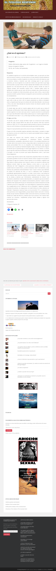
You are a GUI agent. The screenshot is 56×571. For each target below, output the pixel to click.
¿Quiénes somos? (34, 12)
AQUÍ (41, 315)
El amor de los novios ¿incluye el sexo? (11, 232)
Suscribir (8, 430)
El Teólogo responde (20, 57)
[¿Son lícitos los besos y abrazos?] (42, 227)
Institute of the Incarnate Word (12, 504)
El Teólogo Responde (21, 569)
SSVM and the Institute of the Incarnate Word (16, 506)
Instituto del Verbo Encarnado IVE (13, 17)
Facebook (8, 412)
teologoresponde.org (19, 311)
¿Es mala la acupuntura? (22, 367)
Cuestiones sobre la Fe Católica (33, 57)
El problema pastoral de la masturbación (26, 351)
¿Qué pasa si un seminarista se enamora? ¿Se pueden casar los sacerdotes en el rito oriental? (31, 376)
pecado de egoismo (16, 243)
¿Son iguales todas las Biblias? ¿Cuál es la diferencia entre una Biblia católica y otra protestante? (32, 347)
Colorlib (39, 569)
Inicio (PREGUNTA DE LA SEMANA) (12, 12)
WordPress (50, 569)
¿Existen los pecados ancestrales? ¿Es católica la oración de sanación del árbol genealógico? (33, 364)
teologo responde (24, 243)
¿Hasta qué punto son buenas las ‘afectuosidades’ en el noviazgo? (27, 233)
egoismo (9, 243)
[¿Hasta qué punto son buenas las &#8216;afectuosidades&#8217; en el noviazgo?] (27, 227)
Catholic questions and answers (13, 502)
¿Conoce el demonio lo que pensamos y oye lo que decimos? (31, 359)
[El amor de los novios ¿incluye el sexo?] (13, 227)
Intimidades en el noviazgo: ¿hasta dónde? (26, 355)
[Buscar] (49, 293)
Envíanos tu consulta (38, 17)
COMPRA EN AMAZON (25, 12)
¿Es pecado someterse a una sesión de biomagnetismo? (29, 338)
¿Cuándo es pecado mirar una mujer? (25, 371)
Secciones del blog (27, 17)
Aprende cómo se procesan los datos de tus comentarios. (36, 280)
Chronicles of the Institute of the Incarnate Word (16, 509)
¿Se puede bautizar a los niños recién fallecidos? (28, 342)
